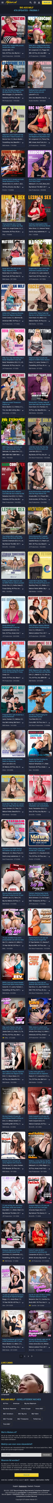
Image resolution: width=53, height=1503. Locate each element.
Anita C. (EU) (18, 184)
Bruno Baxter (18, 139)
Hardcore (5, 98)
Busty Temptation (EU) (9, 362)
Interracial (5, 365)
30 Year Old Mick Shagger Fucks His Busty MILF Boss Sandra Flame (13, 92)
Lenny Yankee (40, 362)
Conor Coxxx (6, 318)
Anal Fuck (40, 142)
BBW (3, 455)
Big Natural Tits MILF (36, 187)
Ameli (4, 228)
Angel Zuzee (14, 228)
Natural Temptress (46, 228)
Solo (3, 53)
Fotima (17, 407)
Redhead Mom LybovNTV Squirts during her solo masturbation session (37, 92)
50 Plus (5, 187)
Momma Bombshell (21, 318)
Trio (3, 410)
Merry (41, 318)
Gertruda (5, 451)
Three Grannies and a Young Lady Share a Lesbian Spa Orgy (12, 225)
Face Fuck (5, 276)
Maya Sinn (15, 451)
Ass (13, 53)
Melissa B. (32, 184)
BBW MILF (9, 455)
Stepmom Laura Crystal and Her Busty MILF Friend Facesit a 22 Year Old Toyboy (12, 136)
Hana (31, 362)
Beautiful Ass (40, 98)
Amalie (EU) (6, 184)
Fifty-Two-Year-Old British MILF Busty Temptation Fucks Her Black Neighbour (13, 360)
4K (39, 53)
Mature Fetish (33, 321)
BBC (30, 53)
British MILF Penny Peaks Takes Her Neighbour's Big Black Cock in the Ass (39, 136)
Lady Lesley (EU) (44, 273)
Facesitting (6, 142)
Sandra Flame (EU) (21, 94)
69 (43, 365)
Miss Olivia (32, 228)
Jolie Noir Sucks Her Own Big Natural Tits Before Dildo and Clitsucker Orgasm (38, 449)
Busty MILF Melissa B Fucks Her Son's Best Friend (39, 180)
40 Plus (34, 53)
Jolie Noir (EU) (34, 451)
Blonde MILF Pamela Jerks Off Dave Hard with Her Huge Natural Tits (39, 404)
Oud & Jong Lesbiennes (36, 231)
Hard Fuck (32, 276)
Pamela (42, 407)
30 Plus (8, 53)
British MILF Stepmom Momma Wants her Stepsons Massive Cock (12, 315)
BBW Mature (17, 455)
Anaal (34, 142)
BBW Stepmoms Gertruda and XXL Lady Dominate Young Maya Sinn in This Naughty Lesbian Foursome (12, 450)
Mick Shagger (6, 94)
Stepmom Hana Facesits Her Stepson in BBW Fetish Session (39, 359)
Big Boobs (32, 455)
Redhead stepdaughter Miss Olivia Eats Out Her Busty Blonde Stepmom (39, 226)
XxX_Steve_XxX (44, 184)
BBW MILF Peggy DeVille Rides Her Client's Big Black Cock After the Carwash (39, 47)
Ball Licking (12, 410)
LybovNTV (32, 94)
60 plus (10, 187)
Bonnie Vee (6, 139)
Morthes (16, 273)
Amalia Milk (6, 50)
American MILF (7, 321)
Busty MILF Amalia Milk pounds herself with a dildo (13, 46)
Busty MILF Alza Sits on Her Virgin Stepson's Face (11, 269)
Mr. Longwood (33, 50)
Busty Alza (5, 273)
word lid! (47, 2)
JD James (32, 273)
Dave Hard (32, 318)
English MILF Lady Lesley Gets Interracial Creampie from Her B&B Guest (39, 270)
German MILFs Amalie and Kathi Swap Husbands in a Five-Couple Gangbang (13, 181)
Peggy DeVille (46, 50)
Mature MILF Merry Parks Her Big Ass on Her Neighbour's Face (39, 314)
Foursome (5, 231)
